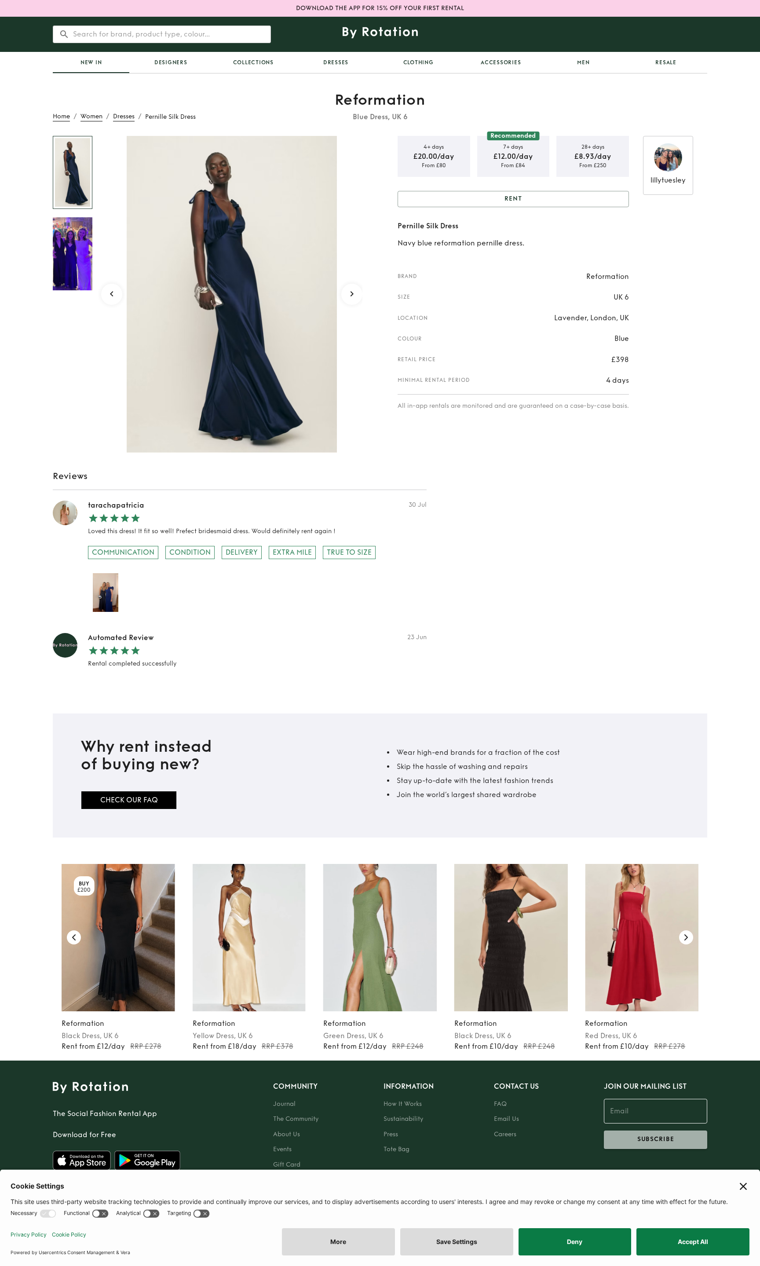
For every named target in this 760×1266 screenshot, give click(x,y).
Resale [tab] (665, 62)
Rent (513, 198)
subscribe (655, 1139)
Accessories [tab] (501, 62)
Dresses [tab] (335, 62)
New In (91, 62)
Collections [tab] (253, 62)
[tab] (91, 62)
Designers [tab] (170, 62)
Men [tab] (583, 62)
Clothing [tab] (418, 62)
